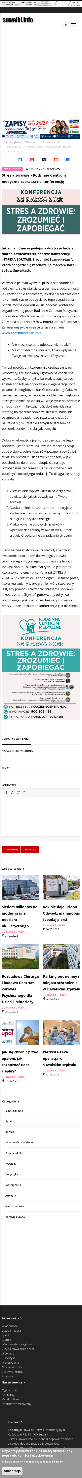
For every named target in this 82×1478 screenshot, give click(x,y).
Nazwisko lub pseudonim (17, 751)
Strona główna (14, 142)
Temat (6, 768)
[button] (6, 792)
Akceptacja (12, 1471)
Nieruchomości (14, 1206)
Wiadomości (32, 142)
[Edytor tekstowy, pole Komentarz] (41, 821)
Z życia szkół (13, 1153)
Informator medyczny (16, 1404)
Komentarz (9, 785)
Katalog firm (10, 1399)
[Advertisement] (41, 76)
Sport (8, 1121)
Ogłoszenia (9, 1390)
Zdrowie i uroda (51, 142)
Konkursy (8, 1395)
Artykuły (10, 1195)
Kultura (9, 1132)
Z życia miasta (14, 1110)
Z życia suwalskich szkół (18, 1349)
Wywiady (10, 1163)
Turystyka (11, 1174)
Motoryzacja (13, 1185)
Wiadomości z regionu (19, 1142)
